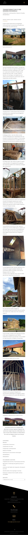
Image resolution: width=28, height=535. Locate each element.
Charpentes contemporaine (9, 13)
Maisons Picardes (20, 13)
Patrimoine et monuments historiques (12, 452)
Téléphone (14, 510)
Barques (5, 442)
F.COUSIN (5, 21)
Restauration (6, 456)
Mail (14, 520)
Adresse (14, 497)
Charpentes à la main (8, 446)
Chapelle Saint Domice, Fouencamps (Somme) (14, 461)
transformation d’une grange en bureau (12, 470)
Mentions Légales (14, 533)
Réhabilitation (6, 14)
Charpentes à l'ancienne (8, 444)
